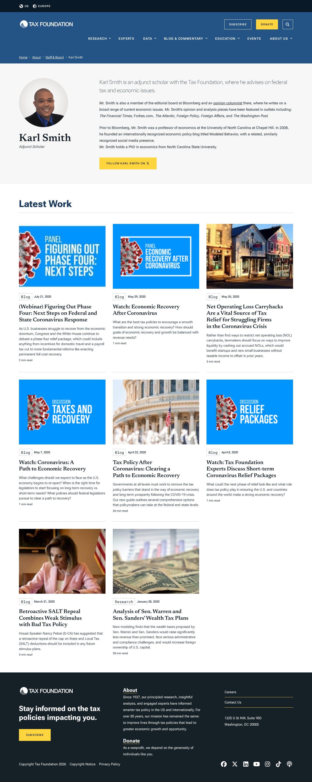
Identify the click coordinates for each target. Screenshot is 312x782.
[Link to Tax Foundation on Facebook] (223, 764)
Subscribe (238, 24)
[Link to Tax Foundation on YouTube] (256, 764)
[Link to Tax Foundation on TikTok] (278, 764)
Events (255, 38)
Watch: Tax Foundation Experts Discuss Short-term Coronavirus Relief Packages (241, 469)
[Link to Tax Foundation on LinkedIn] (245, 764)
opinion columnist (227, 103)
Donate (267, 24)
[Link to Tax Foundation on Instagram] (267, 764)
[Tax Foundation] (46, 24)
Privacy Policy (109, 764)
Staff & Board (54, 57)
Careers (230, 692)
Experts (127, 38)
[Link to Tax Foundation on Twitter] (234, 764)
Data (147, 38)
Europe (44, 6)
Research (97, 38)
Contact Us (233, 702)
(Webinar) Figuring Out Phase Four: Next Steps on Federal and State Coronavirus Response (58, 313)
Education (225, 38)
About (36, 57)
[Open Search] (288, 24)
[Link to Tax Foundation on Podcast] (289, 764)
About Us (279, 38)
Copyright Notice (82, 764)
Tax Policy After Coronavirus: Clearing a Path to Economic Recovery (146, 469)
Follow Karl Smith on (126, 163)
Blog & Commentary (184, 38)
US (27, 6)
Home (23, 57)
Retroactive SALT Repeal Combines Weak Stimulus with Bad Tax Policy (50, 618)
